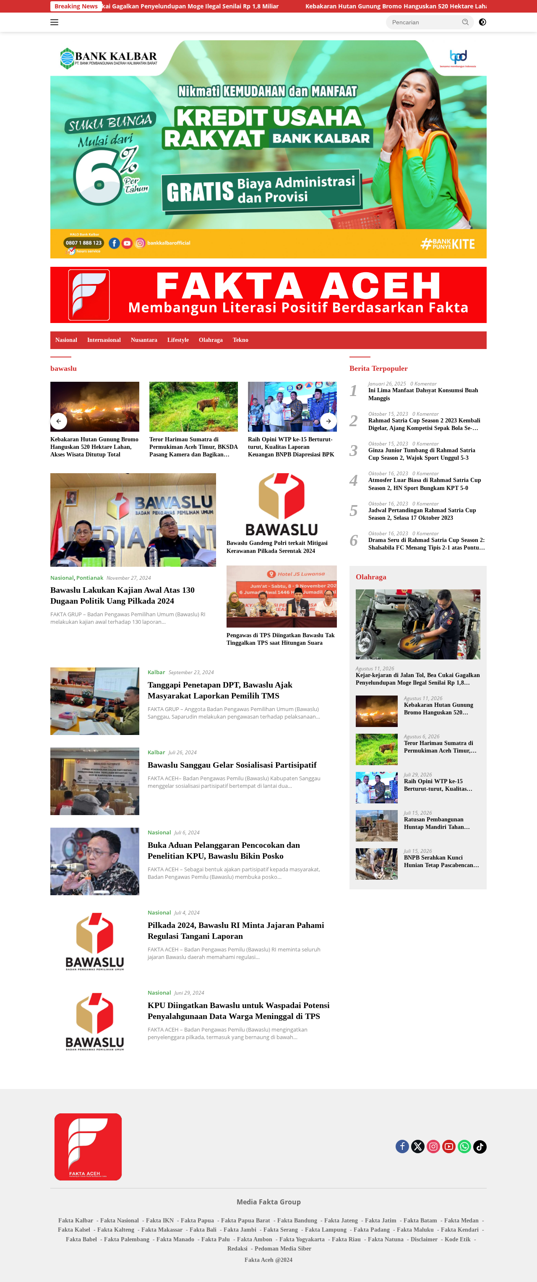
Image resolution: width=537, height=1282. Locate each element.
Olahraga (211, 340)
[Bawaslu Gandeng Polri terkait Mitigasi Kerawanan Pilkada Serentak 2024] (282, 504)
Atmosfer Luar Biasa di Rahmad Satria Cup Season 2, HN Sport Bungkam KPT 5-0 (424, 484)
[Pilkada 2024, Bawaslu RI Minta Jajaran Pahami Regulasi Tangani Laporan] (94, 941)
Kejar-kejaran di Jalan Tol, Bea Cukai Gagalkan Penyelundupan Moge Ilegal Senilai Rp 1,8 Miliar (418, 679)
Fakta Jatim (380, 1220)
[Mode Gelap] (482, 22)
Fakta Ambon (254, 1239)
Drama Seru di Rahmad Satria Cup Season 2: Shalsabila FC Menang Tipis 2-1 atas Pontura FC (426, 544)
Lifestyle (178, 340)
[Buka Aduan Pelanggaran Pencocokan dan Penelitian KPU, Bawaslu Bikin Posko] (94, 861)
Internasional (104, 340)
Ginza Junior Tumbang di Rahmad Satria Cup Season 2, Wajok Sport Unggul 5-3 (421, 454)
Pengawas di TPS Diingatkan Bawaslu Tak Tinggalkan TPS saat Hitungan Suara (281, 639)
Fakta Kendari (460, 1230)
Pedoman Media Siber (283, 1249)
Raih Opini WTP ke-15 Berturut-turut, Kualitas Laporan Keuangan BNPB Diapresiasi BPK (291, 447)
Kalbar (156, 672)
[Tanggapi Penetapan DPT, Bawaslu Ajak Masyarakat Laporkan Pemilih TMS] (94, 701)
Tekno (240, 340)
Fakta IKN (160, 1220)
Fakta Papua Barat (245, 1220)
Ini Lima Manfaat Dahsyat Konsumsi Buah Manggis (423, 394)
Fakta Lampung (326, 1230)
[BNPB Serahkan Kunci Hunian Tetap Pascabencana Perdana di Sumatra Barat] (377, 864)
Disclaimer (424, 1239)
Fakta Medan (461, 1220)
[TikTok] (480, 1147)
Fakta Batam (420, 1220)
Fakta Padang (372, 1230)
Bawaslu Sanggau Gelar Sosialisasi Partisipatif (232, 764)
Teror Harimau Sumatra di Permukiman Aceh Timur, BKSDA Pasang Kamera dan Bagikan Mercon (193, 447)
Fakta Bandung (297, 1220)
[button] (465, 22)
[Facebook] (402, 1147)
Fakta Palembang (126, 1239)
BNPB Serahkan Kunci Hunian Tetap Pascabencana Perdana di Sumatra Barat (440, 862)
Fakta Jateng (341, 1220)
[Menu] (56, 22)
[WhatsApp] (464, 1147)
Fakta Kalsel (74, 1230)
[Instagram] (433, 1147)
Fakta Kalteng (115, 1230)
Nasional (66, 340)
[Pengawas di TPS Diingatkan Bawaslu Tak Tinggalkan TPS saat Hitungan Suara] (282, 596)
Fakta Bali (203, 1230)
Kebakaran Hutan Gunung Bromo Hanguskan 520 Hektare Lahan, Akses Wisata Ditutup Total (380, 6)
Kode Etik (458, 1239)
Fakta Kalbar (75, 1220)
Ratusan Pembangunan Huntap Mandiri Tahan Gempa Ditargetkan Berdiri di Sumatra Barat (439, 823)
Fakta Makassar (161, 1230)
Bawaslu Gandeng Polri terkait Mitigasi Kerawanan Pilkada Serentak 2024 (277, 547)
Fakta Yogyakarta (302, 1239)
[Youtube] (449, 1147)
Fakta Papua (197, 1220)
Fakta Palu (215, 1239)
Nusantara (144, 340)
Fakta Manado (175, 1239)
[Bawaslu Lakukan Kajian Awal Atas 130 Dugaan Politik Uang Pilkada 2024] (133, 519)
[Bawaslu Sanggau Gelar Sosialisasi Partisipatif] (94, 781)
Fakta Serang (280, 1230)
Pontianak (89, 577)
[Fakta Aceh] (268, 294)
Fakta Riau (346, 1239)
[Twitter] (418, 1147)
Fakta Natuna (386, 1239)
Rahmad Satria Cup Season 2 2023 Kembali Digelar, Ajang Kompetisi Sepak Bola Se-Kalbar (424, 424)
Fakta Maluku (415, 1230)
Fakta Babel (81, 1239)
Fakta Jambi (240, 1230)
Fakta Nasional (119, 1220)
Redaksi (237, 1249)
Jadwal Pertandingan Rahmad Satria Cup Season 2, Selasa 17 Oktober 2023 (422, 514)
